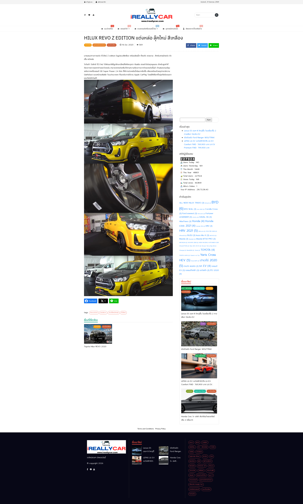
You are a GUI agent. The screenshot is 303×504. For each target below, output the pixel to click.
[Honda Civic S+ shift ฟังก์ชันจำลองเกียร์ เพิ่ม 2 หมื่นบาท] (199, 401)
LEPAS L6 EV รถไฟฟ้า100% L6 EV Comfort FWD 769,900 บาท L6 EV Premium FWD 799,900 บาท (199, 144)
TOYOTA (208, 250)
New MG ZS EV (195, 246)
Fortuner (201, 214)
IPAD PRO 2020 (211, 231)
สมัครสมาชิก (101, 2)
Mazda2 (192, 239)
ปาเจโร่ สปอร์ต (191, 266)
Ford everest (189, 213)
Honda (198, 221)
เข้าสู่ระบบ (89, 2)
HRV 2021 (188, 230)
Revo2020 (94, 313)
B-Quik (208, 203)
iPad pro (201, 231)
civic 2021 (200, 209)
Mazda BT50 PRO (206, 238)
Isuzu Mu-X (202, 235)
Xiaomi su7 (194, 255)
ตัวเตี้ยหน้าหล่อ (114, 313)
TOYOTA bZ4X (184, 255)
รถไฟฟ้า (204, 270)
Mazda (183, 238)
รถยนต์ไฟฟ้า (192, 270)
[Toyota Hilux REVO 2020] (98, 334)
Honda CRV (200, 226)
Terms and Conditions (145, 429)
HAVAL (195, 217)
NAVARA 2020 (193, 242)
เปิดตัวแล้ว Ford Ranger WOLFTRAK (199, 137)
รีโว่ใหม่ (123, 313)
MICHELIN (183, 242)
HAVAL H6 (205, 216)
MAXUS (213, 235)
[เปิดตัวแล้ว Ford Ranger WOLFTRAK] (199, 333)
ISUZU (191, 235)
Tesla (197, 250)
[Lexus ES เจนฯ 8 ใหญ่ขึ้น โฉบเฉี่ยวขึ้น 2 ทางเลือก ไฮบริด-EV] (199, 298)
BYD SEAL (190, 209)
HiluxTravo (185, 221)
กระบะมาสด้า (195, 261)
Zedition (103, 313)
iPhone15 (183, 235)
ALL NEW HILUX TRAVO (191, 202)
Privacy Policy (160, 429)
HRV (209, 225)
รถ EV (205, 266)
